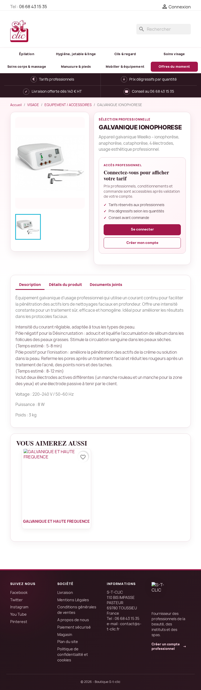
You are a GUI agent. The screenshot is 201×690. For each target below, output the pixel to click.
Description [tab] (30, 284)
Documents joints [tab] (106, 284)
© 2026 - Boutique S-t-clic (100, 681)
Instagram (19, 606)
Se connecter (142, 229)
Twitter (16, 599)
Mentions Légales (73, 599)
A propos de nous (73, 619)
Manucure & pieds (76, 66)
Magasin (64, 634)
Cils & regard (125, 54)
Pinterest (18, 621)
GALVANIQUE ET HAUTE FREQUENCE (56, 521)
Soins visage (174, 54)
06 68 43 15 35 (33, 6)
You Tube (18, 614)
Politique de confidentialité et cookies (72, 654)
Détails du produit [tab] (65, 284)
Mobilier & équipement (125, 66)
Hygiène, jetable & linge (76, 54)
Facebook (18, 592)
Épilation (26, 54)
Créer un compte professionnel (169, 646)
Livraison (65, 592)
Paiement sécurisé (74, 627)
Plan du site (67, 641)
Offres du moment (174, 66)
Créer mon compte (142, 243)
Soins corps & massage (26, 66)
